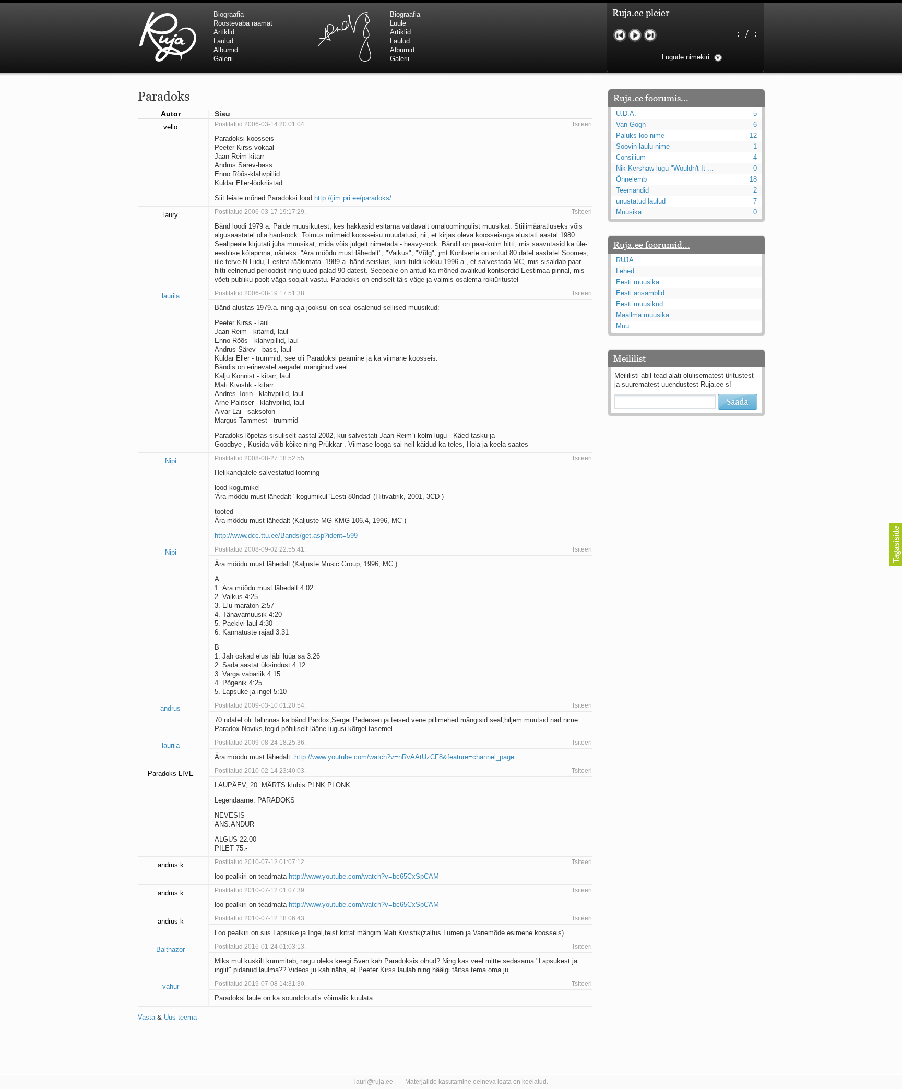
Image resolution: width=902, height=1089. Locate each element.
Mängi (635, 35)
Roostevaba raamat (242, 23)
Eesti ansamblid (640, 293)
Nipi (170, 461)
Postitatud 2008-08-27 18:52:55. (260, 458)
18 (753, 179)
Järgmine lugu (650, 35)
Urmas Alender (344, 36)
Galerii (223, 59)
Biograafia (228, 14)
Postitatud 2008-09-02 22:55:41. (260, 549)
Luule (398, 23)
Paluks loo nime (640, 135)
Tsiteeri (582, 124)
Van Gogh (631, 124)
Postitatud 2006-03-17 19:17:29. (260, 212)
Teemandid (632, 190)
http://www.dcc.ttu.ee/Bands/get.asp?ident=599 (286, 536)
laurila (171, 296)
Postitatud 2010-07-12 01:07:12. (260, 862)
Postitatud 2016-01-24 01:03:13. (260, 946)
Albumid (225, 50)
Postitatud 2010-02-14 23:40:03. (260, 770)
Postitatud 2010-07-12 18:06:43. (260, 918)
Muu (622, 326)
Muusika (629, 212)
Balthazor (170, 949)
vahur (170, 986)
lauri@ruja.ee (373, 1081)
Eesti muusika (637, 282)
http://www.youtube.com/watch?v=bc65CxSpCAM (364, 876)
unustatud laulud (641, 201)
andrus (170, 708)
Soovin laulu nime (643, 146)
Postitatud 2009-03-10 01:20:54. (260, 705)
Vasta (146, 1017)
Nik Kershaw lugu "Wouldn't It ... (665, 168)
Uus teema (180, 1017)
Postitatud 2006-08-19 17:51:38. (260, 293)
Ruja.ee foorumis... (651, 98)
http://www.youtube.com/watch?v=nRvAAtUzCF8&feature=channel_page (404, 757)
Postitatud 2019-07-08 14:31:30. (260, 983)
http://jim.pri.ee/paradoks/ (352, 198)
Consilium (631, 157)
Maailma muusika (642, 315)
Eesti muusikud (639, 304)
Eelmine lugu (619, 35)
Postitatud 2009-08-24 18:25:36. (260, 742)
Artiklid (223, 32)
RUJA (168, 36)
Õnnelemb (631, 179)
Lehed (625, 271)
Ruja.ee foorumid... (651, 245)
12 (753, 135)
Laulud (223, 41)
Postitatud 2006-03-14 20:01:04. (260, 124)
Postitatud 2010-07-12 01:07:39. (260, 890)
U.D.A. (626, 113)
